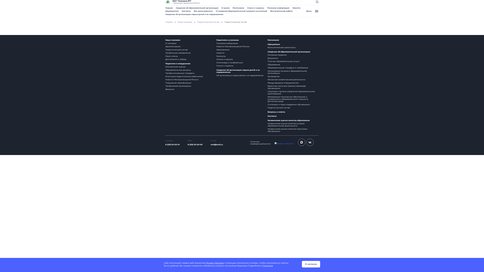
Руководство (274, 76)
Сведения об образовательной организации (197, 8)
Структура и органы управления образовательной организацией (291, 92)
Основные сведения (277, 55)
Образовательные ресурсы (178, 70)
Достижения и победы (175, 59)
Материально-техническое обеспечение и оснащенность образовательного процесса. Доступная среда (288, 99)
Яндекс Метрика (215, 263)
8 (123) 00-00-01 (172, 144)
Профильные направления (178, 53)
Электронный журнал (175, 67)
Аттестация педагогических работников (184, 76)
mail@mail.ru (217, 144)
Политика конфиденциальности (260, 143)
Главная (169, 8)
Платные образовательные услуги (284, 61)
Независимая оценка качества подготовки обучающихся (287, 130)
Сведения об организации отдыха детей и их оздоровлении (194, 14)
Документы (273, 58)
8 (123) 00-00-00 (195, 144)
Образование (274, 64)
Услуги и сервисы (255, 8)
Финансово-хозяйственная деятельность (287, 79)
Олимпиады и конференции (229, 62)
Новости (296, 8)
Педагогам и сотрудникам (177, 64)
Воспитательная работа (281, 11)
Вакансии (169, 89)
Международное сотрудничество (283, 83)
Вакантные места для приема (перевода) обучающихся (287, 87)
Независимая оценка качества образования (289, 120)
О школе (225, 8)
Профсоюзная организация (178, 86)
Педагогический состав (176, 50)
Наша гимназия (172, 40)
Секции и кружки (224, 59)
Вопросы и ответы (276, 112)
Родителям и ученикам (227, 40)
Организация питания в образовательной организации (287, 72)
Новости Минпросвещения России (181, 79)
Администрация (172, 46)
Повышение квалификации (178, 83)
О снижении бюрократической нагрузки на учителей (241, 11)
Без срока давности (203, 11)
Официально (274, 44)
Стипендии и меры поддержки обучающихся (289, 104)
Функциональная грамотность (282, 47)
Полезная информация (278, 8)
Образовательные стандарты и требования (288, 68)
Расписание (238, 8)
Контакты (186, 11)
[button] (317, 1)
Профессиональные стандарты (179, 73)
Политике (268, 266)
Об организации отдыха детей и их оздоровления (239, 75)
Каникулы (221, 56)
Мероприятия (172, 11)
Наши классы (171, 56)
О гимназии (170, 43)
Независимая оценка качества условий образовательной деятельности (286, 124)
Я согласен (311, 264)
